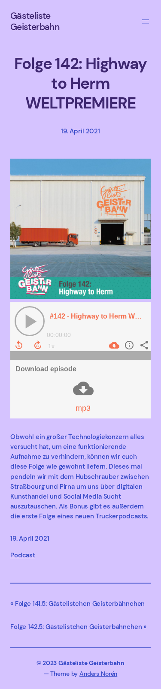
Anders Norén (98, 673)
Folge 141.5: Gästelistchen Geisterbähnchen (80, 603)
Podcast (22, 555)
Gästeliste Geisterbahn (34, 21)
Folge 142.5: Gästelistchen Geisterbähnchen (76, 627)
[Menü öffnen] (145, 21)
